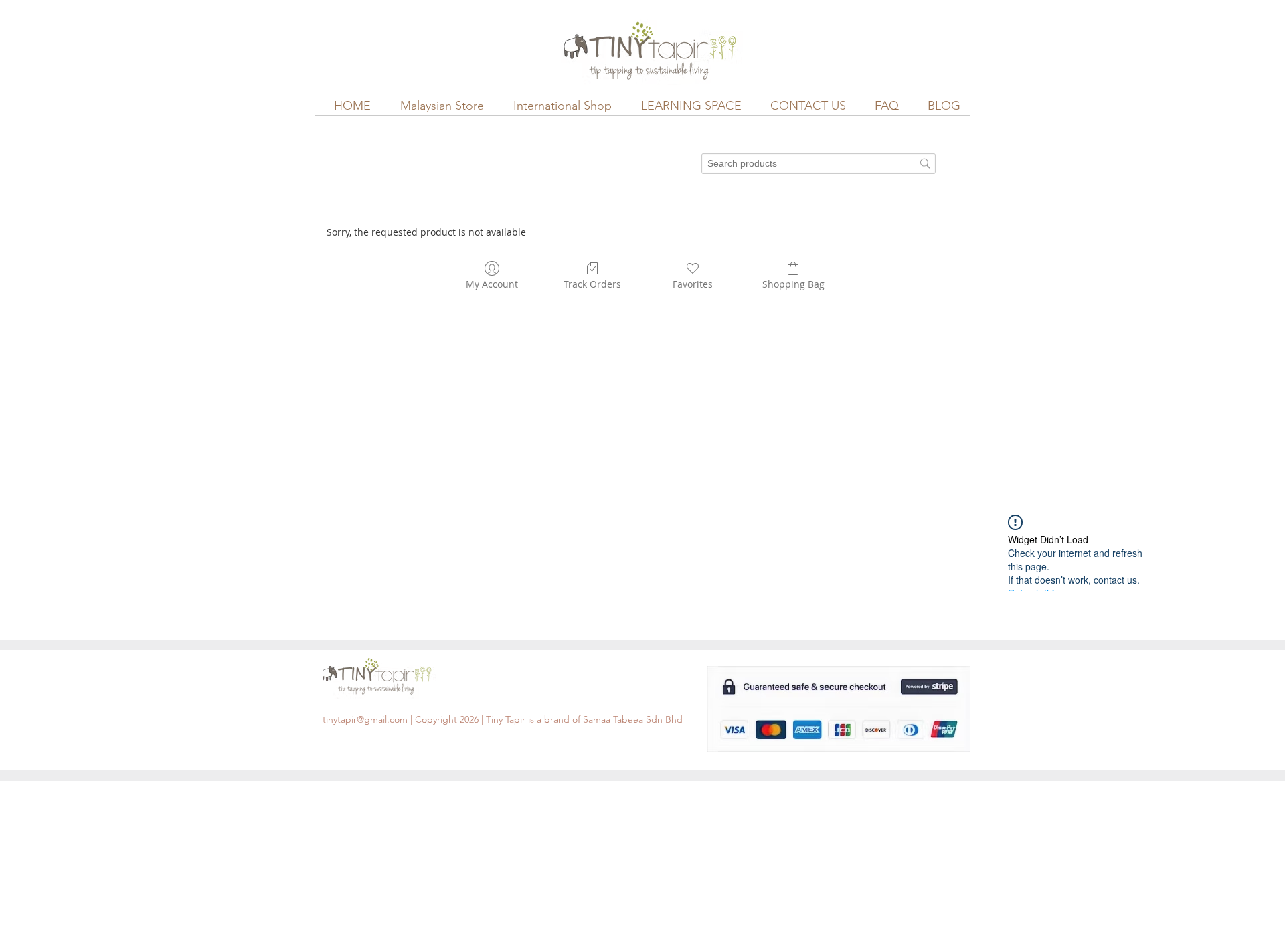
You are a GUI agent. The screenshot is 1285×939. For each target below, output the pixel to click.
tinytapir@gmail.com (365, 719)
